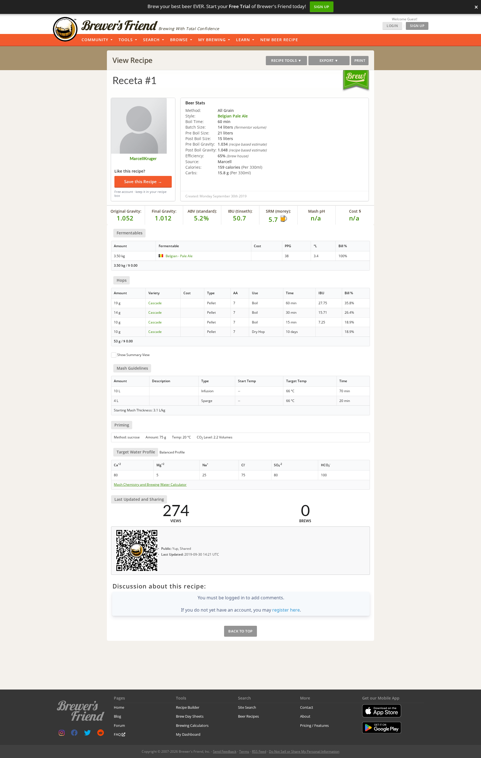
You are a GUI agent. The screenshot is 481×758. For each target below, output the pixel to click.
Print (359, 60)
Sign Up (321, 6)
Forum (119, 725)
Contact (306, 707)
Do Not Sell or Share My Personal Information (304, 751)
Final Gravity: (164, 211)
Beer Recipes (248, 716)
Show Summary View (133, 354)
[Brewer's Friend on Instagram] (62, 734)
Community (95, 39)
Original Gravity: (126, 211)
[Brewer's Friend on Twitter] (87, 734)
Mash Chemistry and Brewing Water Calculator (150, 485)
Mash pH (316, 211)
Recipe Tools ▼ (286, 60)
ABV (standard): (202, 211)
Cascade (155, 303)
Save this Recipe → (143, 181)
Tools (126, 39)
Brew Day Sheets (189, 716)
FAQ (118, 734)
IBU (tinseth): (240, 211)
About (305, 716)
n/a (354, 218)
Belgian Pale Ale (233, 116)
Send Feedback (224, 751)
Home (119, 707)
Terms (244, 751)
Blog (117, 716)
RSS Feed (259, 751)
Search (151, 39)
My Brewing (212, 39)
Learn (243, 39)
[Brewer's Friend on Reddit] (100, 734)
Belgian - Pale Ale (179, 256)
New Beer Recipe (279, 39)
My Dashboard (188, 734)
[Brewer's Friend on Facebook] (74, 734)
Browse (179, 39)
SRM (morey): (278, 211)
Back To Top (240, 631)
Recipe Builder (187, 707)
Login (392, 25)
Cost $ (355, 211)
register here (286, 610)
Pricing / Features (314, 725)
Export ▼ (329, 60)
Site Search (247, 707)
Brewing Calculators (192, 725)
